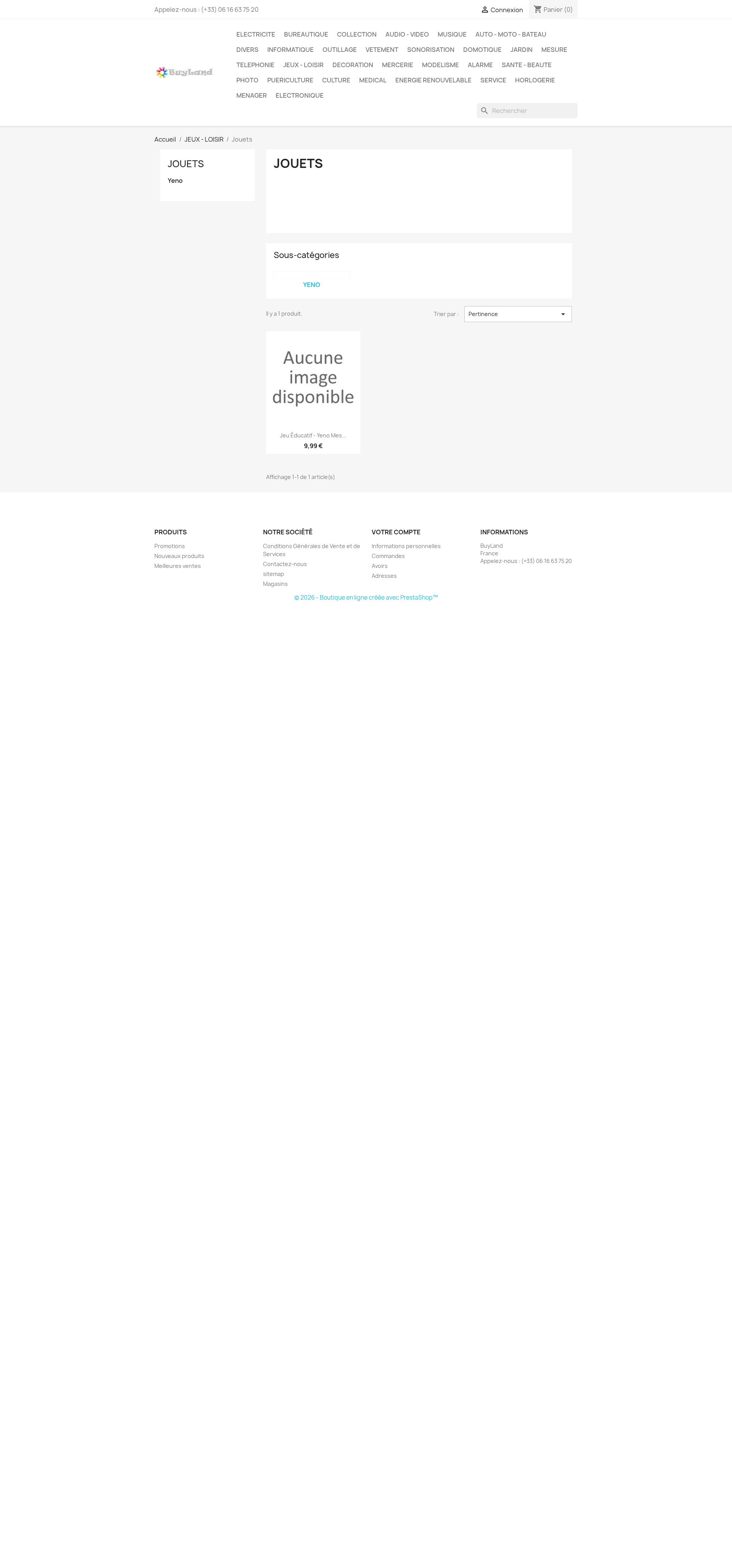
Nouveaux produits (179, 556)
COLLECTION (357, 34)
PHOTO (247, 80)
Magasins (275, 583)
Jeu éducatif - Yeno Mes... (313, 435)
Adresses (384, 575)
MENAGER (251, 95)
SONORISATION (430, 49)
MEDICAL (373, 80)
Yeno (175, 181)
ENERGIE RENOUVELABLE (433, 80)
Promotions (169, 546)
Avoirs (380, 565)
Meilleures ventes (177, 565)
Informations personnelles (406, 546)
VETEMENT (382, 49)
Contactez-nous (285, 564)
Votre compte (396, 532)
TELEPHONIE (255, 65)
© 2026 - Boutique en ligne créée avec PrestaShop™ (366, 598)
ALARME (480, 65)
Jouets (186, 163)
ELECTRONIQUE (300, 95)
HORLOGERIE (535, 80)
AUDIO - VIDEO (407, 34)
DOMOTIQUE (482, 49)
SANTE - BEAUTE (527, 65)
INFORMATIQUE (290, 49)
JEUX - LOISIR (303, 65)
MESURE (554, 49)
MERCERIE (397, 65)
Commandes (388, 556)
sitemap (273, 573)
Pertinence (518, 314)
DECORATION (352, 65)
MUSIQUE (452, 34)
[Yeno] (312, 275)
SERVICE (493, 80)
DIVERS (247, 49)
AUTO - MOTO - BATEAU (510, 34)
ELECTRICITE (255, 34)
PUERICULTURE (290, 80)
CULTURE (336, 80)
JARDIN (521, 49)
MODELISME (440, 65)
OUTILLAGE (340, 49)
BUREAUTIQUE (306, 34)
